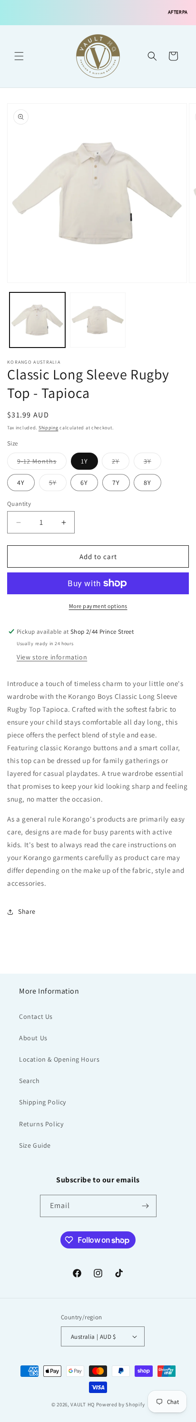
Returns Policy (41, 1124)
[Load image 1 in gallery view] (37, 320)
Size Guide (35, 1145)
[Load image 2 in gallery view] (98, 320)
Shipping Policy (42, 1102)
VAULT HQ (82, 1404)
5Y (58, 484)
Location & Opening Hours (59, 1059)
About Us (33, 1038)
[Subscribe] (145, 1206)
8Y (147, 482)
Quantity (19, 504)
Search (29, 1080)
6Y (84, 482)
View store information (52, 657)
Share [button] (27, 911)
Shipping (49, 428)
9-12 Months (42, 463)
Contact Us (36, 1016)
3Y (152, 463)
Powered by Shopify (120, 1404)
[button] (19, 56)
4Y (21, 482)
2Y (120, 463)
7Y (116, 482)
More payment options (98, 605)
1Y (84, 461)
